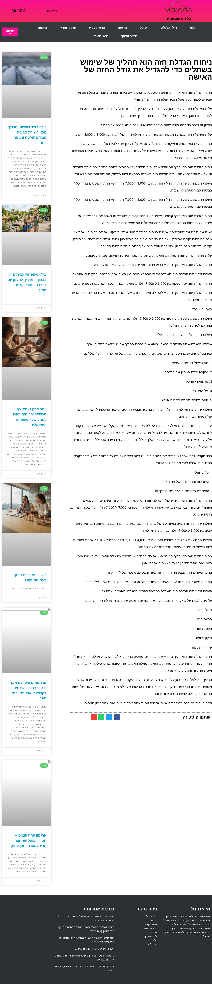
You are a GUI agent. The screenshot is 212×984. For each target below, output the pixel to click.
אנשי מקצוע (97, 27)
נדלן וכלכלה (169, 27)
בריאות (122, 27)
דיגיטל (144, 27)
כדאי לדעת (101, 36)
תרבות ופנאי (68, 27)
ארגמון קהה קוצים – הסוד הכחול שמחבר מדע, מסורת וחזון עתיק (28, 840)
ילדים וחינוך (129, 36)
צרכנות (42, 27)
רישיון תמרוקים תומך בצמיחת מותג (94, 948)
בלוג (193, 27)
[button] (117, 717)
